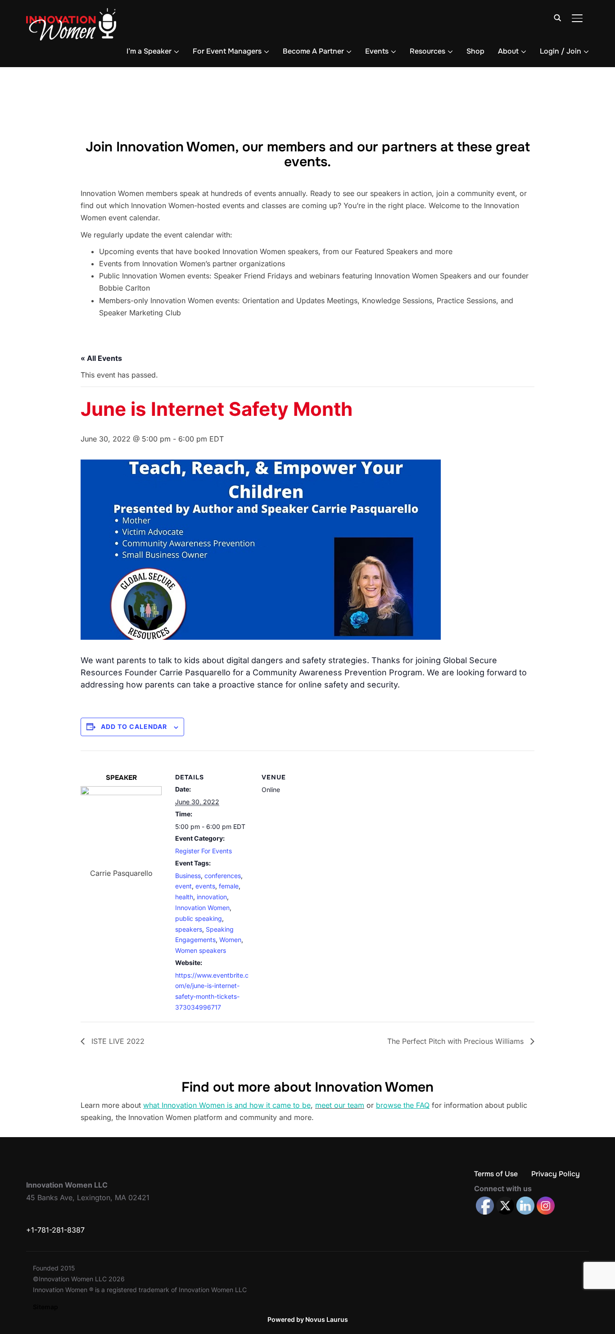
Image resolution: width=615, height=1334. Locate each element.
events (205, 886)
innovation (212, 897)
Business (188, 875)
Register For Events (203, 851)
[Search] (557, 17)
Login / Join (560, 51)
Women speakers (200, 950)
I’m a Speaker (149, 51)
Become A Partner (313, 51)
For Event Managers (227, 51)
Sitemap (45, 1307)
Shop (475, 51)
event (183, 886)
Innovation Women (202, 907)
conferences (222, 875)
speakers (188, 929)
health (184, 897)
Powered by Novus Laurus (307, 1319)
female (229, 886)
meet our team (339, 1105)
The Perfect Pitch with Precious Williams (456, 1041)
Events (377, 51)
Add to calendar (134, 726)
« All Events (101, 358)
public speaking (198, 918)
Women (230, 939)
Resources (427, 51)
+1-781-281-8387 (55, 1229)
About (508, 51)
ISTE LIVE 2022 (117, 1041)
